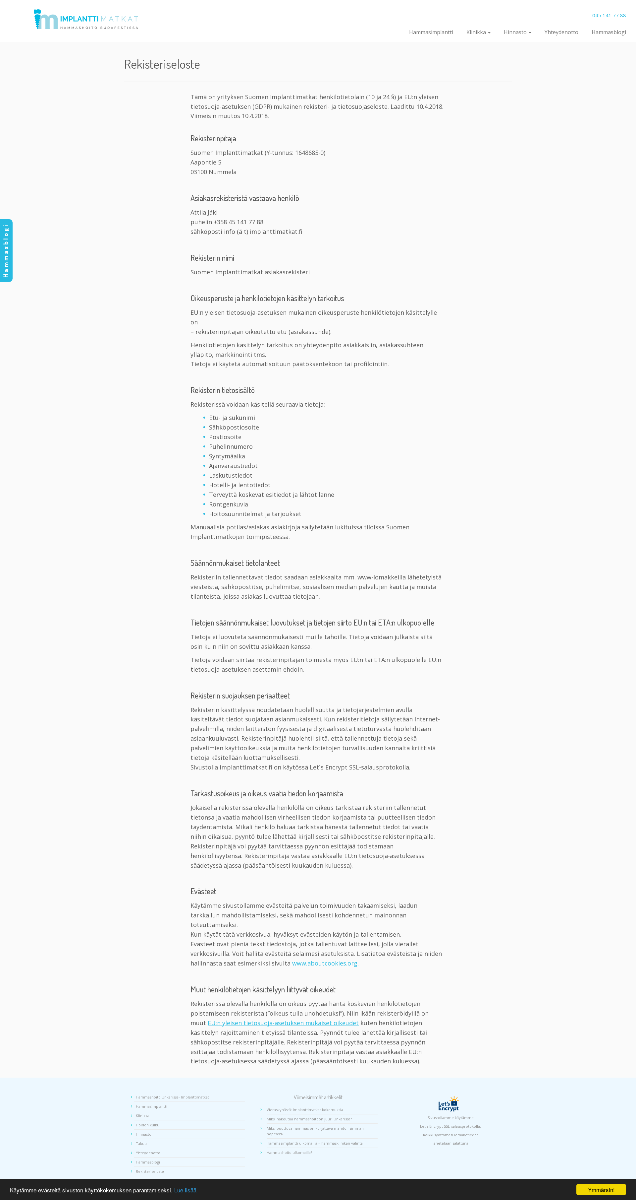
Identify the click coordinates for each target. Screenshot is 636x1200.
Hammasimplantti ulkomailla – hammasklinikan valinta (315, 1143)
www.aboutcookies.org (324, 963)
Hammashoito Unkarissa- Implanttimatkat (172, 1097)
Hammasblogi (609, 32)
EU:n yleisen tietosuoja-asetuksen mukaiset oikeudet (283, 1023)
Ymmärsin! (601, 1189)
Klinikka (476, 32)
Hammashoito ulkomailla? (289, 1152)
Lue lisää (185, 1190)
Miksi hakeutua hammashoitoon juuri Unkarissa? (309, 1118)
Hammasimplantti (431, 32)
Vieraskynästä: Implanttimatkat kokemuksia (305, 1109)
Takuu (141, 1143)
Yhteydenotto (561, 32)
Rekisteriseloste (150, 1171)
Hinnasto (516, 32)
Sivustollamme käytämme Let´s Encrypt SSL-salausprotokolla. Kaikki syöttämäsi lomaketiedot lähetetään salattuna (450, 1130)
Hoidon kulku (147, 1124)
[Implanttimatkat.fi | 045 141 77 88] (86, 19)
